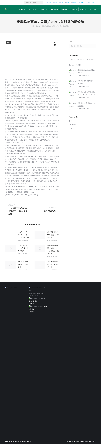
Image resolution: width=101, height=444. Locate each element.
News (8, 42)
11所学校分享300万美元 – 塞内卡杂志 (23, 248)
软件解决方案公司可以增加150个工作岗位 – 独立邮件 (53, 250)
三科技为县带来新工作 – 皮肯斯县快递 (53, 264)
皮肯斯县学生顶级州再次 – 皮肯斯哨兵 (53, 234)
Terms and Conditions (80, 441)
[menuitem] (22, 9)
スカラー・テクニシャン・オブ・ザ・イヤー (23, 234)
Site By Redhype (91, 441)
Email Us (32, 304)
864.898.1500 (33, 301)
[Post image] (10, 235)
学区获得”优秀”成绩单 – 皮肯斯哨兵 (23, 264)
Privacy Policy (69, 441)
